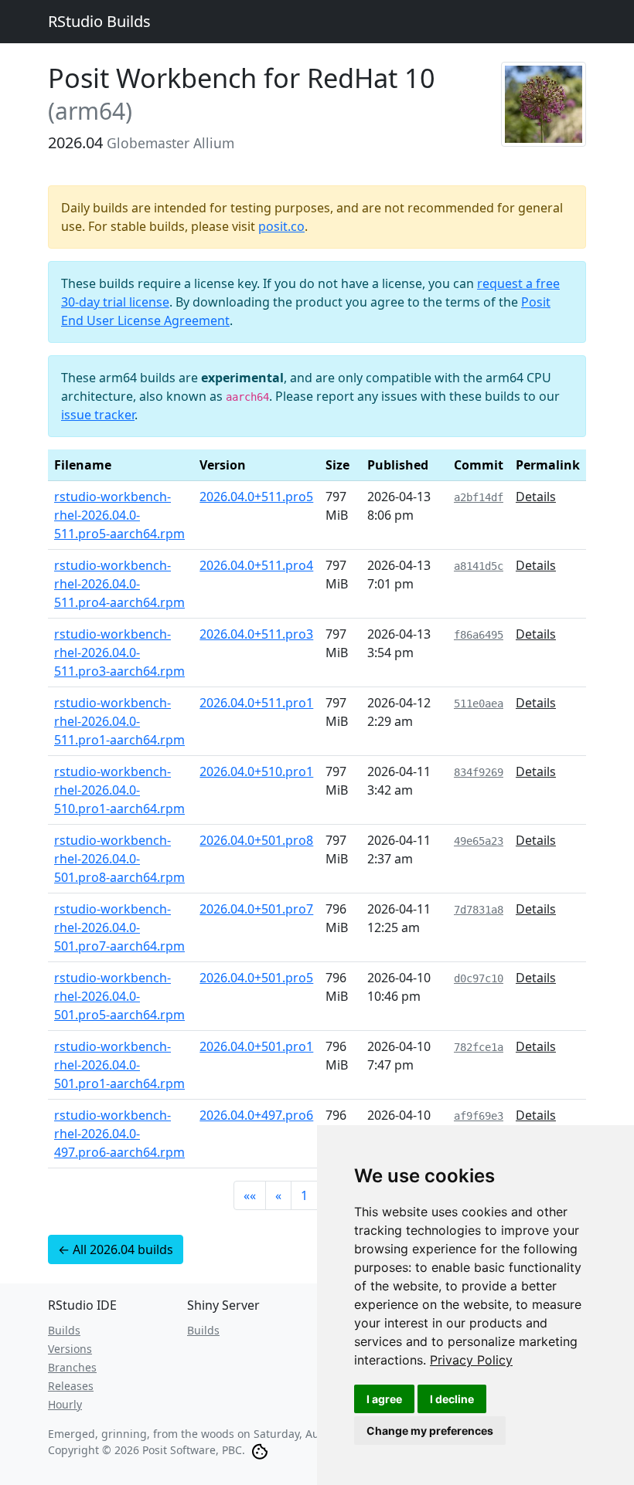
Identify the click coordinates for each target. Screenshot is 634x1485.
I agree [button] (384, 1398)
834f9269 (478, 772)
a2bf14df (478, 497)
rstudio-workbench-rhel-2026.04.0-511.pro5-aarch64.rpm (119, 515)
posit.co (281, 226)
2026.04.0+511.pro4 (256, 565)
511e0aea (478, 703)
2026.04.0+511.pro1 (256, 702)
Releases (71, 1385)
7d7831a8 (478, 910)
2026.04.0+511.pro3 (256, 634)
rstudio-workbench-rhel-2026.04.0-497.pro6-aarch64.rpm (119, 1134)
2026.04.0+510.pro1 (256, 771)
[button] (249, 1195)
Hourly (65, 1404)
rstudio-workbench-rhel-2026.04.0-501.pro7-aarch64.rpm (119, 927)
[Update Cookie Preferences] (259, 1450)
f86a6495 (478, 635)
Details (536, 496)
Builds (64, 1330)
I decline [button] (452, 1398)
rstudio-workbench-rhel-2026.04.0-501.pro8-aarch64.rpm (119, 859)
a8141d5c (478, 566)
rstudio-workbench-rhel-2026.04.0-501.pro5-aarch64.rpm (119, 996)
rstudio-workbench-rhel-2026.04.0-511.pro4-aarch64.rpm (119, 584)
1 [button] (304, 1195)
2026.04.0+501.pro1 (256, 1046)
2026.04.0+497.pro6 (256, 1115)
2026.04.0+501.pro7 (256, 908)
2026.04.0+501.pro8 (256, 840)
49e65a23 (478, 841)
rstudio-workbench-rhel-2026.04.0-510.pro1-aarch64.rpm (119, 790)
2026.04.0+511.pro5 (256, 496)
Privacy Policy (471, 1360)
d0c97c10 (478, 978)
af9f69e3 (478, 1116)
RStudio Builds (99, 21)
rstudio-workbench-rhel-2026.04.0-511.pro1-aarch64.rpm (119, 721)
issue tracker (98, 414)
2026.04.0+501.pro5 (256, 977)
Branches (72, 1367)
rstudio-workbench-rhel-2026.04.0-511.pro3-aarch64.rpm (119, 653)
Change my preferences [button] (429, 1430)
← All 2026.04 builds (115, 1249)
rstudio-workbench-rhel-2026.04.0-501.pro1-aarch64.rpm (119, 1065)
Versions (70, 1348)
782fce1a (478, 1047)
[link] (471, 1360)
